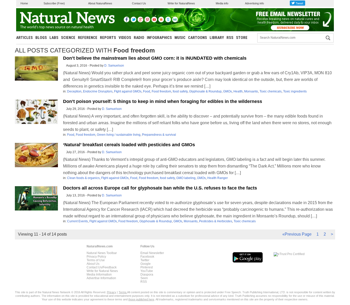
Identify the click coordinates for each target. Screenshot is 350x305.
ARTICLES (24, 37)
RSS (230, 37)
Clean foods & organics (83, 178)
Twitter (144, 260)
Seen (144, 278)
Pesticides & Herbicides (215, 221)
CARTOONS (197, 37)
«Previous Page (297, 234)
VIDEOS (125, 37)
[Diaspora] (161, 21)
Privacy (111, 292)
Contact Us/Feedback (102, 267)
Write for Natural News (102, 271)
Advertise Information (101, 278)
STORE (242, 37)
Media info (222, 3)
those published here (141, 299)
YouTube (146, 271)
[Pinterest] (147, 21)
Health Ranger (217, 178)
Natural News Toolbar (102, 253)
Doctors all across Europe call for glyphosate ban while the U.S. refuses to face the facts (160, 188)
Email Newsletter (152, 253)
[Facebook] (126, 21)
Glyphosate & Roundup (205, 91)
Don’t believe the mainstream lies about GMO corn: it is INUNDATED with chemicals (154, 58)
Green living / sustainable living (118, 134)
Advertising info (254, 3)
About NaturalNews (100, 3)
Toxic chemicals (271, 91)
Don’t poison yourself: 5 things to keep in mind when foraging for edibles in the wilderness (162, 101)
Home (24, 3)
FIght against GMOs (127, 91)
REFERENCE (87, 37)
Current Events (77, 221)
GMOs (227, 91)
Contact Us (139, 3)
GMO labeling (185, 178)
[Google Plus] (140, 21)
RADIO (139, 37)
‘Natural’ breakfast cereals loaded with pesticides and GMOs (129, 144)
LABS (53, 37)
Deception (74, 91)
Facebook (147, 256)
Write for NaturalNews (181, 3)
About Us (93, 264)
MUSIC (180, 37)
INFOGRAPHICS (159, 37)
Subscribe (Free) (54, 3)
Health (238, 91)
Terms (123, 292)
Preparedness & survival (159, 134)
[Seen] (168, 21)
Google (145, 264)
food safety (180, 91)
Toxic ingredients (295, 91)
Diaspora (146, 274)
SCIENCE (68, 37)
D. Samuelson (114, 65)
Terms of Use (96, 260)
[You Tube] (154, 21)
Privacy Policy (96, 256)
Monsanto (251, 91)
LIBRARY (217, 37)
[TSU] (175, 21)
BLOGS (41, 37)
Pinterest (146, 267)
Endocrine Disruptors (97, 91)
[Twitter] (133, 21)
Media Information (99, 274)
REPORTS (108, 37)
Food (146, 91)
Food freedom (161, 91)
